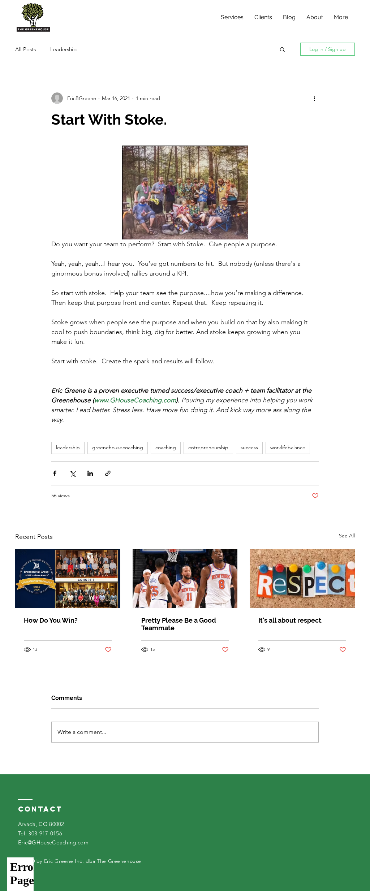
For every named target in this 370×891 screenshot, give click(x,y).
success (249, 447)
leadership (68, 447)
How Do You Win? (51, 620)
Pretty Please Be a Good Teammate (178, 624)
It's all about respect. (290, 620)
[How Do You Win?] (67, 578)
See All (347, 535)
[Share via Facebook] (54, 473)
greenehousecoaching (117, 447)
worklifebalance (287, 447)
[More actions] (314, 98)
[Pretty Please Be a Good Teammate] (185, 578)
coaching (165, 447)
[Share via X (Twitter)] (72, 473)
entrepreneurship (208, 447)
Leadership (63, 49)
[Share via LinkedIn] (90, 473)
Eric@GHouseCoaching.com (53, 842)
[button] (282, 49)
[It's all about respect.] (302, 578)
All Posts (25, 49)
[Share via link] (107, 473)
